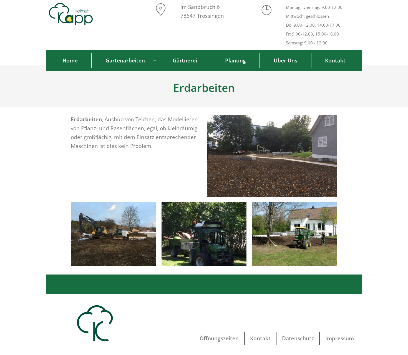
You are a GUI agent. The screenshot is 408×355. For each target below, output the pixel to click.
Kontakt (260, 338)
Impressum (339, 338)
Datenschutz (298, 338)
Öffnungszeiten (219, 338)
